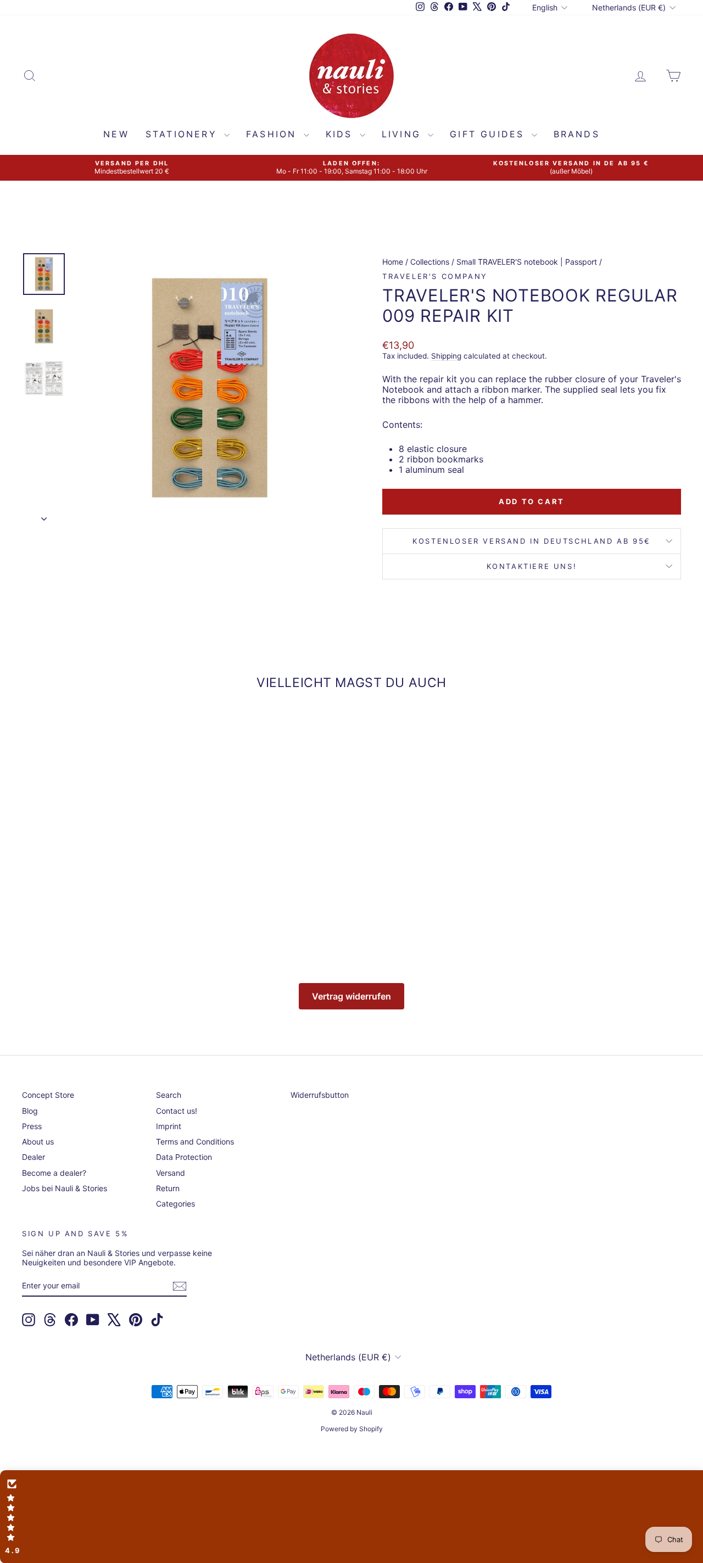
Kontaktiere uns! (532, 566)
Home (392, 261)
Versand (170, 1172)
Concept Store (48, 1094)
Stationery (183, 134)
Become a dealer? (54, 1172)
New (116, 134)
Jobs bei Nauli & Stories (64, 1188)
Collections (429, 261)
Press (32, 1126)
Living (403, 134)
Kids (341, 134)
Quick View (100, 862)
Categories (175, 1203)
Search (168, 1094)
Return (168, 1188)
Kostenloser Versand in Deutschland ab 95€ (531, 541)
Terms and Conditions (195, 1141)
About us (38, 1141)
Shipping (446, 355)
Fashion (273, 134)
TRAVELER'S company (435, 276)
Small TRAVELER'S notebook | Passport (526, 261)
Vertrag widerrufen (351, 996)
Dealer (33, 1157)
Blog (30, 1110)
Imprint (168, 1126)
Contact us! (176, 1110)
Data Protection (184, 1157)
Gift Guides (489, 134)
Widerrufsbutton (320, 1094)
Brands (577, 134)
